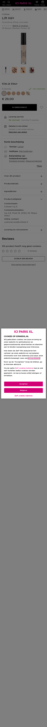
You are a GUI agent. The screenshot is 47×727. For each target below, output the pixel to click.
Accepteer (23, 384)
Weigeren (23, 390)
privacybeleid (34, 358)
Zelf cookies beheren (24, 396)
